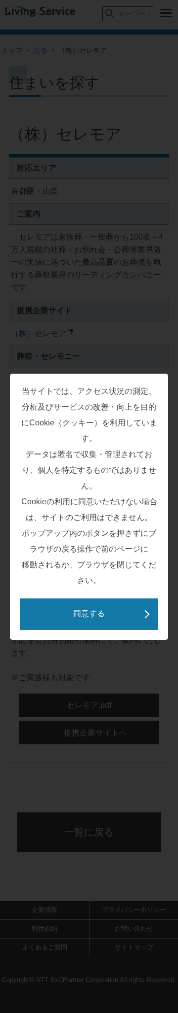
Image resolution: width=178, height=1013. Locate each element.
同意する (89, 613)
